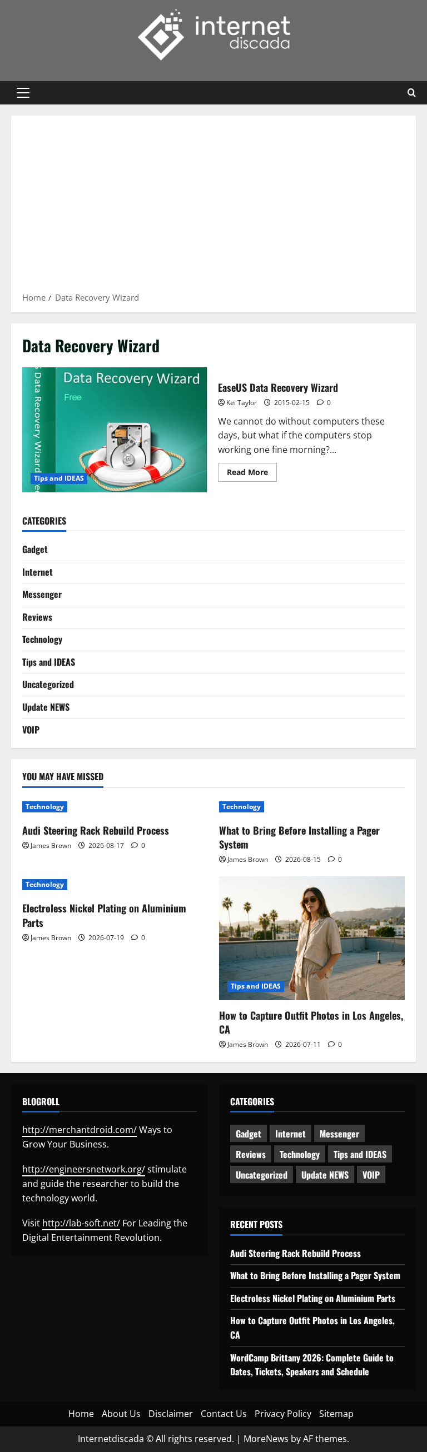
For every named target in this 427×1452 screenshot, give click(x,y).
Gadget (35, 549)
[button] (23, 92)
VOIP (30, 729)
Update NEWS (45, 706)
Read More (252, 474)
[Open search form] (412, 92)
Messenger (42, 594)
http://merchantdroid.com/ (79, 1130)
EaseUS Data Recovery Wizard (116, 429)
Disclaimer (170, 1414)
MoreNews (266, 1439)
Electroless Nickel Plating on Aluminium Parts (104, 915)
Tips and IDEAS (59, 478)
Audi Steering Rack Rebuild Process (95, 830)
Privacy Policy (283, 1414)
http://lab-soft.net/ (81, 1223)
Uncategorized (48, 684)
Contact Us (224, 1414)
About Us (121, 1414)
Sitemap (336, 1414)
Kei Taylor (241, 402)
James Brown (51, 845)
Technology (42, 639)
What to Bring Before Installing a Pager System (299, 837)
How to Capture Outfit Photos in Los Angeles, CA (311, 1022)
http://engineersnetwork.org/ (83, 1169)
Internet (37, 571)
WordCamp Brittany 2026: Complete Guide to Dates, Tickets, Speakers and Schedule (312, 1365)
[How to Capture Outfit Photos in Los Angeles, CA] (312, 938)
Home (81, 1414)
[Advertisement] (213, 207)
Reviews (37, 616)
